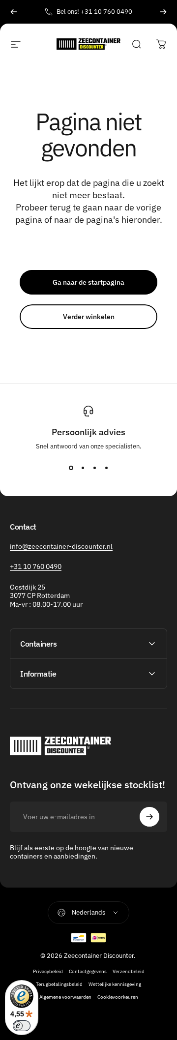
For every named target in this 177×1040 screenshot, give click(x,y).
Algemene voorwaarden (65, 996)
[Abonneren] (149, 817)
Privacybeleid (48, 971)
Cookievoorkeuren (117, 996)
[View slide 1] (71, 468)
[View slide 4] (106, 468)
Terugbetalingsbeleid (59, 984)
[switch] (21, 1025)
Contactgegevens (88, 971)
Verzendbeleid (129, 971)
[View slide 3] (94, 468)
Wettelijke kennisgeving (114, 984)
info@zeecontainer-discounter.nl (61, 546)
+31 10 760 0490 (35, 566)
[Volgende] (163, 12)
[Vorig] (14, 12)
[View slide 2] (82, 468)
